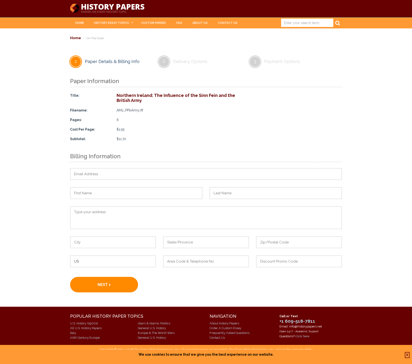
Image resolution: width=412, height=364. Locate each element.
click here (302, 336)
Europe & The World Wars (156, 333)
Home (79, 23)
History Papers (107, 9)
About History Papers (224, 323)
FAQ (179, 23)
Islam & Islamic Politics (154, 323)
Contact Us (227, 23)
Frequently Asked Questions (229, 333)
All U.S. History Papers (86, 328)
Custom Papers (153, 23)
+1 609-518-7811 (297, 321)
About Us (200, 23)
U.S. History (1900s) (84, 323)
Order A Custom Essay (225, 328)
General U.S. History (152, 328)
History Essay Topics (111, 23)
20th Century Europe (85, 337)
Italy (73, 333)
